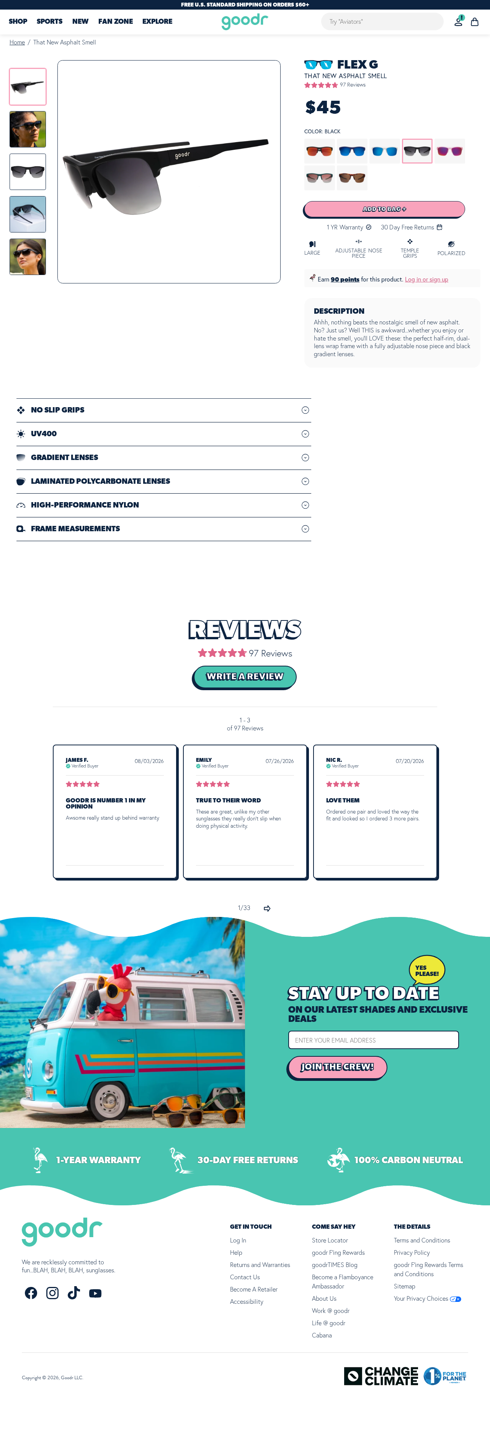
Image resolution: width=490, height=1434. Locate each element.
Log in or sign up (426, 279)
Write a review (245, 676)
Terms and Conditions (422, 1240)
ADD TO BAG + (385, 209)
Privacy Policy (412, 1252)
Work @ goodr (331, 1310)
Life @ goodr (328, 1323)
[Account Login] (458, 22)
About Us (324, 1298)
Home (17, 42)
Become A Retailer (254, 1289)
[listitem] (28, 87)
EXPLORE (157, 22)
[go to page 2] (267, 908)
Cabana (322, 1335)
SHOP (18, 22)
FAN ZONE (115, 22)
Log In (238, 1240)
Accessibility (246, 1301)
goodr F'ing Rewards (338, 1252)
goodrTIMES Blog (335, 1265)
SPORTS (49, 22)
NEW (80, 22)
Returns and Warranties (260, 1265)
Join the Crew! (338, 1067)
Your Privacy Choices (422, 1298)
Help (236, 1252)
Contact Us (245, 1277)
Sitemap (404, 1286)
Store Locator (330, 1240)
